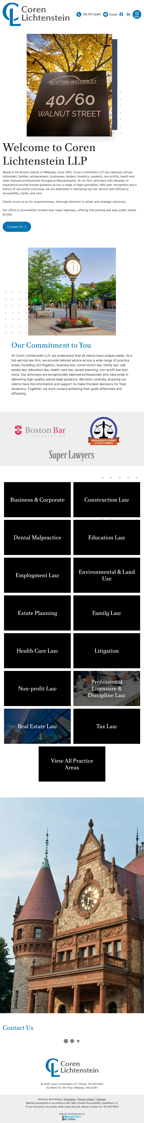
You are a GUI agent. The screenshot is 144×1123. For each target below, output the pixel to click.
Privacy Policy (86, 1099)
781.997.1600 (92, 14)
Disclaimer (70, 1099)
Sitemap (101, 1099)
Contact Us (15, 227)
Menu (137, 17)
